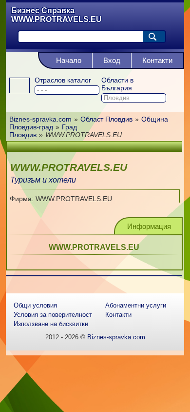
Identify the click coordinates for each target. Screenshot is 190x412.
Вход (111, 60)
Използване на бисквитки (51, 324)
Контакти (157, 60)
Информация (149, 226)
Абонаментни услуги (135, 305)
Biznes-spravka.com (116, 337)
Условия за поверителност (53, 314)
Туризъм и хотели (43, 180)
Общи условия (35, 305)
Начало (68, 60)
